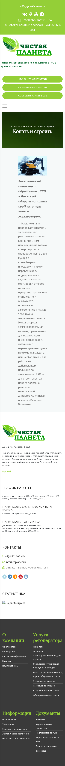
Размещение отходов (44, 685)
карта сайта (8, 471)
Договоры (41, 750)
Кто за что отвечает (31, 79)
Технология (8, 724)
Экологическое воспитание (15, 733)
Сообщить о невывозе (32, 95)
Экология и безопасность (14, 729)
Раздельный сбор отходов (46, 690)
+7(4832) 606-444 (15, 556)
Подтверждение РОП (46, 732)
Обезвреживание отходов (46, 695)
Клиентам (38, 646)
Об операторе (9, 646)
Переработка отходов (44, 681)
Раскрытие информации (14, 656)
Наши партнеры (10, 665)
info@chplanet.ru (34, 20)
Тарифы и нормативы (46, 746)
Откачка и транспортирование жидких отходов (47, 655)
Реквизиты (41, 719)
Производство (9, 719)
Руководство (8, 651)
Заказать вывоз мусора (32, 87)
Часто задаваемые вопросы (16, 738)
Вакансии (7, 661)
